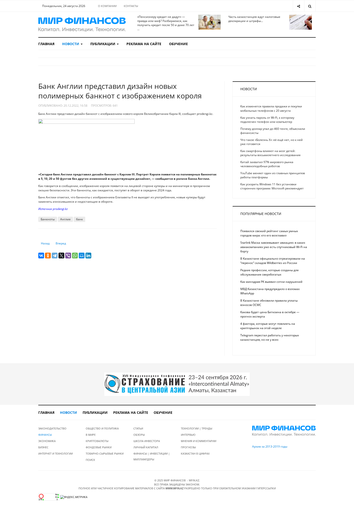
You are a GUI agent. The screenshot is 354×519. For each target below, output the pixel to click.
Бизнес (43, 447)
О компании (107, 6)
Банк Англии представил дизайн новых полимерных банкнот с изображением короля (120, 91)
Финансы (45, 434)
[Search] (309, 6)
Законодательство (52, 428)
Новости (71, 44)
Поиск (90, 460)
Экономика (47, 441)
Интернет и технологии (55, 453)
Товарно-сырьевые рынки (105, 453)
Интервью (188, 434)
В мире (91, 434)
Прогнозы (188, 447)
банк (79, 219)
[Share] (298, 6)
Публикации (103, 44)
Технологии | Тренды (196, 428)
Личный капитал (145, 447)
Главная (46, 44)
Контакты (131, 6)
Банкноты (48, 219)
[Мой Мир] (82, 255)
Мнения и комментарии (198, 441)
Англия (65, 219)
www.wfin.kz (174, 488)
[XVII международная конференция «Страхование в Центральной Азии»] (177, 384)
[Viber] (68, 255)
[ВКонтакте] (41, 255)
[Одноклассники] (48, 255)
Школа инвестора (146, 441)
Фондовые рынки (98, 447)
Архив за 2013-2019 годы (269, 446)
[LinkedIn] (88, 255)
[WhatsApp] (75, 255)
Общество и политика (102, 428)
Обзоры (139, 434)
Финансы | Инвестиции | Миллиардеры (151, 456)
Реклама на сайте (143, 44)
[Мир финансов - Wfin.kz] (82, 24)
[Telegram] (55, 255)
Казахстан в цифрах (195, 453)
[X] (61, 255)
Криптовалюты (97, 441)
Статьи (138, 428)
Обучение (178, 44)
